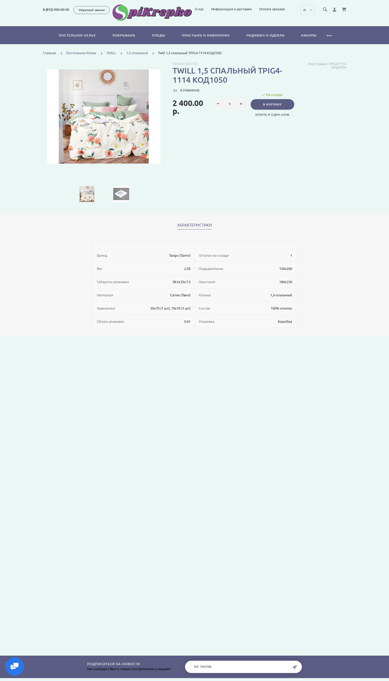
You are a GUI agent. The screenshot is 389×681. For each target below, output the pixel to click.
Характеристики (194, 225)
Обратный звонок (92, 10)
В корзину (272, 104)
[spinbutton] (230, 104)
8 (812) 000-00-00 (56, 9)
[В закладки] (158, 67)
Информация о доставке (231, 9)
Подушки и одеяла (265, 35)
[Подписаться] (294, 667)
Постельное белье (77, 35)
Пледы (158, 35)
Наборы (308, 35)
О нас (199, 9)
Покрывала (123, 35)
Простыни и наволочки (206, 35)
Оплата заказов (272, 9)
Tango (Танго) (185, 64)
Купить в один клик (272, 114)
